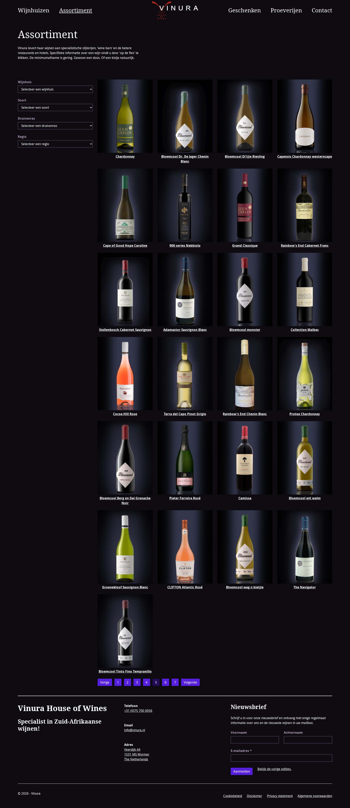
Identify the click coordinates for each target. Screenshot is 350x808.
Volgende (190, 682)
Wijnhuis (25, 82)
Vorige (104, 682)
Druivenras (26, 118)
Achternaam (293, 732)
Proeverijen (286, 10)
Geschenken (244, 10)
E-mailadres (241, 750)
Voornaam (239, 732)
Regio (22, 136)
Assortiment (75, 10)
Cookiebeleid (232, 796)
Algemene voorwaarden (315, 796)
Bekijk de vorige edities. (274, 769)
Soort (22, 100)
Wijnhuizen (33, 10)
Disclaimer (254, 796)
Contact (322, 10)
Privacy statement (280, 796)
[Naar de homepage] (175, 10)
